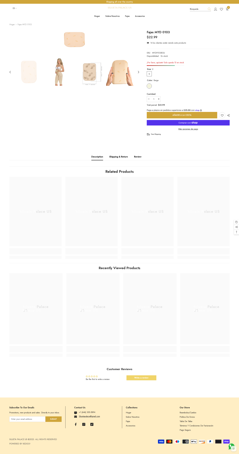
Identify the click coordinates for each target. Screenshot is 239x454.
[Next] (138, 72)
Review (137, 156)
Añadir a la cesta (182, 115)
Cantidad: (151, 94)
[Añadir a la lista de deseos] (222, 115)
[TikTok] (92, 424)
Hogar (12, 24)
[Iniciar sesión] (215, 9)
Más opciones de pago (188, 129)
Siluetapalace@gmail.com (89, 416)
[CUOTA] (227, 115)
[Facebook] (76, 424)
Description (97, 156)
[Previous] (10, 72)
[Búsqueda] (200, 9)
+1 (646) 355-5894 (87, 412)
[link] (35, 252)
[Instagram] (84, 424)
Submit (53, 419)
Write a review (141, 377)
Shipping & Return (118, 156)
